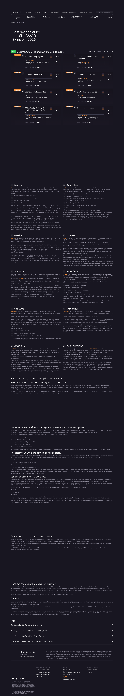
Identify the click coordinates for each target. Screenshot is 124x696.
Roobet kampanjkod (42, 677)
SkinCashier (66, 188)
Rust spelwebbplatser (69, 674)
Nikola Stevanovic (108, 52)
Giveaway (89, 672)
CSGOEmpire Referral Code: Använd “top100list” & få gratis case (36, 110)
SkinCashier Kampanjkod (87, 92)
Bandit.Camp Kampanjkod (27, 656)
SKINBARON (66, 311)
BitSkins (13, 238)
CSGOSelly (14, 349)
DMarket (65, 238)
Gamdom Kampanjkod (34, 57)
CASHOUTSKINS (92, 349)
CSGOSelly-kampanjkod (34, 74)
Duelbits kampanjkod (85, 108)
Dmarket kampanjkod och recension (87, 58)
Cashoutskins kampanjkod (35, 92)
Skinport (13, 188)
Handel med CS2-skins (69, 679)
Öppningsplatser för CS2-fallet (71, 672)
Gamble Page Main (92, 669)
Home (12, 22)
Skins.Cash (66, 274)
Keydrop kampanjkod (43, 674)
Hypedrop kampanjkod (43, 672)
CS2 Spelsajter (67, 669)
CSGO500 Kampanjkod (86, 74)
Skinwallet (21, 278)
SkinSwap (13, 311)
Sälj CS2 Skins (67, 677)
